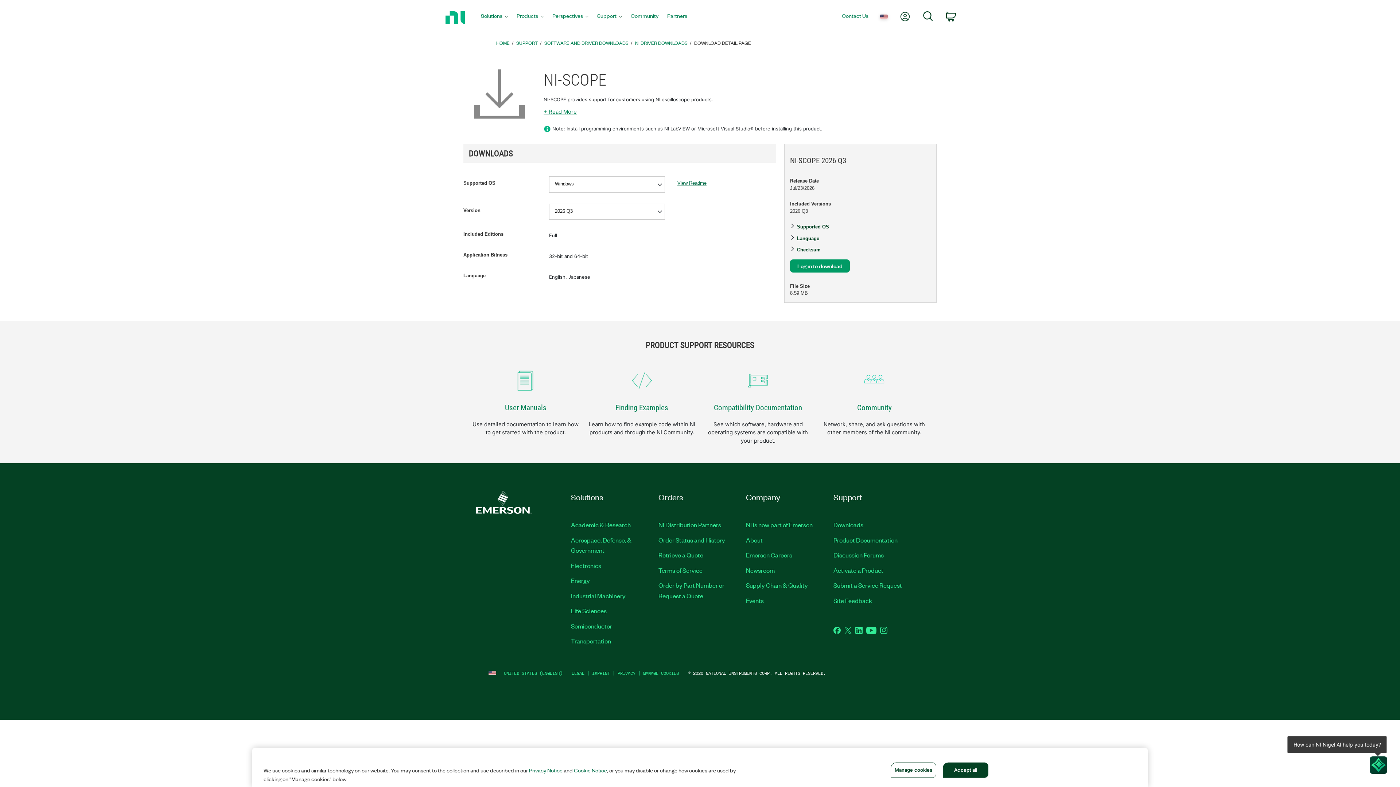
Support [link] (527, 42)
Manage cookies (661, 673)
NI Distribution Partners (689, 525)
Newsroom (760, 570)
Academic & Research (601, 525)
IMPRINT (601, 673)
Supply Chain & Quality (777, 585)
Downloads (848, 525)
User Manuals (526, 407)
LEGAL (578, 673)
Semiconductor (591, 626)
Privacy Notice (546, 770)
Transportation (591, 641)
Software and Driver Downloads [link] (586, 42)
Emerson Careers (769, 555)
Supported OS (479, 183)
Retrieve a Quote (680, 555)
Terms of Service (680, 570)
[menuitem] (494, 18)
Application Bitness (485, 255)
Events (755, 600)
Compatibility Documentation (758, 407)
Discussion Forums (858, 555)
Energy (580, 580)
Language (474, 275)
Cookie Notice (590, 770)
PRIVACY (626, 673)
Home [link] (503, 42)
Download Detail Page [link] (722, 42)
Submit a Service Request (867, 585)
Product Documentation (865, 540)
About (754, 540)
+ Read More (560, 111)
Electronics (586, 565)
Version (472, 210)
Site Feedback (852, 600)
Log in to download (820, 266)
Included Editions (483, 234)
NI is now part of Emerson (779, 525)
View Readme (692, 183)
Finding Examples (641, 407)
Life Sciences (589, 611)
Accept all (965, 770)
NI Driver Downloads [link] (661, 42)
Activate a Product (858, 570)
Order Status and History (691, 540)
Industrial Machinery (598, 596)
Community (874, 407)
